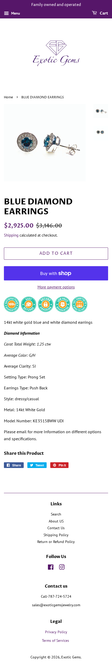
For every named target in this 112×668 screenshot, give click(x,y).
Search (56, 514)
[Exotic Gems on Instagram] (62, 568)
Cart (103, 13)
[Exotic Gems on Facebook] (51, 568)
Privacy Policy (56, 632)
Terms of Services (56, 640)
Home (8, 97)
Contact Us (56, 528)
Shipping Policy (56, 535)
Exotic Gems (71, 657)
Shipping (11, 235)
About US (56, 521)
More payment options (56, 287)
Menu (15, 13)
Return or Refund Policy (56, 541)
